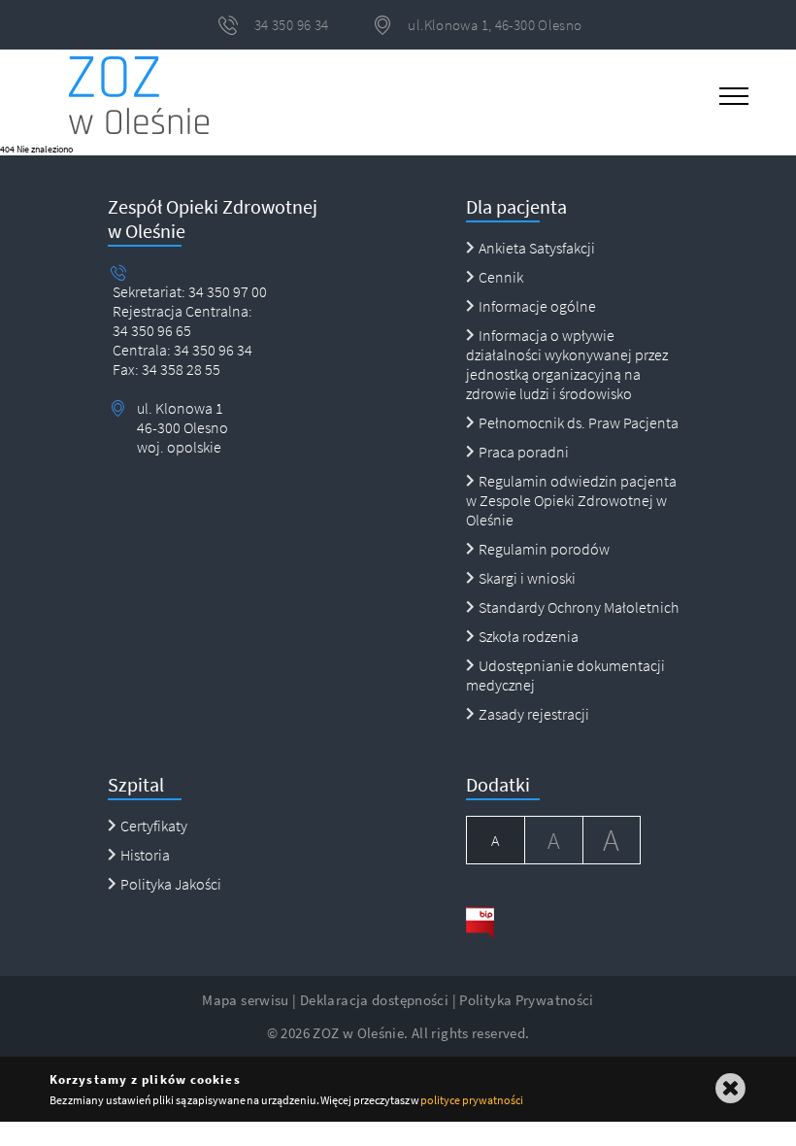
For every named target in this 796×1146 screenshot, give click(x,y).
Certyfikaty (153, 825)
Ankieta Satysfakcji (537, 247)
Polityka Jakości (170, 883)
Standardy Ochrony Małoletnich (579, 607)
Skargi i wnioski (527, 578)
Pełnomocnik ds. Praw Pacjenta (579, 422)
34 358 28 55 (179, 369)
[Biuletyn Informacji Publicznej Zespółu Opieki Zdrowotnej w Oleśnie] (553, 922)
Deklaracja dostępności (374, 1000)
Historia (145, 854)
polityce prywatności (471, 1100)
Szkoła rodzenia (529, 636)
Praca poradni (524, 451)
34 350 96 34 (211, 349)
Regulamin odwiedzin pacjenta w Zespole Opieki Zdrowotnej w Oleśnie (571, 500)
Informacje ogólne (537, 306)
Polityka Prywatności (526, 1000)
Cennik (501, 276)
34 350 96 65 (152, 330)
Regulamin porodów (544, 548)
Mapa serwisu (245, 1000)
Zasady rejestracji (534, 714)
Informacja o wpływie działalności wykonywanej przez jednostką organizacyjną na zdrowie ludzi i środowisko (567, 364)
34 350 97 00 (227, 291)
